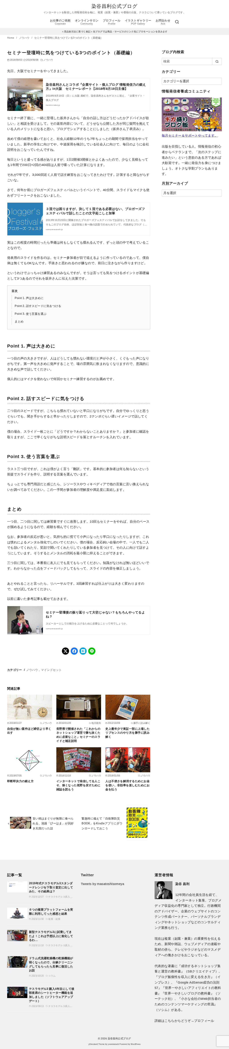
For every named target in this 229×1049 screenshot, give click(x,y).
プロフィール (112, 22)
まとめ (19, 321)
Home (11, 37)
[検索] (177, 22)
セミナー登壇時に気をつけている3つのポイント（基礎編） (68, 37)
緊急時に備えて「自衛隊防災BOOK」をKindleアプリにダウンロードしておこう (102, 823)
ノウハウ (24, 37)
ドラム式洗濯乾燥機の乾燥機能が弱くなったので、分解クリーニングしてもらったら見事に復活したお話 (51, 964)
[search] (217, 61)
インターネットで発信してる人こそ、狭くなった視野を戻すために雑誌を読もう (78, 785)
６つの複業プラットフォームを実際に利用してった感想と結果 (51, 911)
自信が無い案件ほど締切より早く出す (29, 730)
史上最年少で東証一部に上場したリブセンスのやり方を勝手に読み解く (127, 732)
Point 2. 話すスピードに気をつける (38, 305)
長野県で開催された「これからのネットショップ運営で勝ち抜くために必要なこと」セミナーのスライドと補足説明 (78, 734)
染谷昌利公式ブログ (114, 6)
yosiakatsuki (113, 1044)
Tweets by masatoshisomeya (102, 884)
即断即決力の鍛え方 (20, 781)
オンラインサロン (87, 22)
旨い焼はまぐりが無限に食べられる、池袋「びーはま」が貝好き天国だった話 (53, 823)
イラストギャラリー (138, 22)
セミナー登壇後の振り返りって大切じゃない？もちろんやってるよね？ (95, 614)
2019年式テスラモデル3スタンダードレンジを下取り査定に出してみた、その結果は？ (51, 887)
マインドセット (51, 669)
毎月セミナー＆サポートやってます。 (190, 135)
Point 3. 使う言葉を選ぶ (30, 313)
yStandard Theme (97, 1044)
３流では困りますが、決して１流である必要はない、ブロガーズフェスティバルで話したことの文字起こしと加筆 (95, 211)
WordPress (135, 1044)
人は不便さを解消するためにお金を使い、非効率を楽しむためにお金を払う (127, 785)
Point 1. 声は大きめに (29, 298)
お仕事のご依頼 (60, 22)
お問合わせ (163, 22)
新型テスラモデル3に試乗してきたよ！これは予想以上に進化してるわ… (51, 936)
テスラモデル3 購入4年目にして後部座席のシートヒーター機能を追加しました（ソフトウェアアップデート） (51, 994)
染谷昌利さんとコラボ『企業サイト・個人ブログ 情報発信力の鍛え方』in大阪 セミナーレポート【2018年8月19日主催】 (96, 87)
